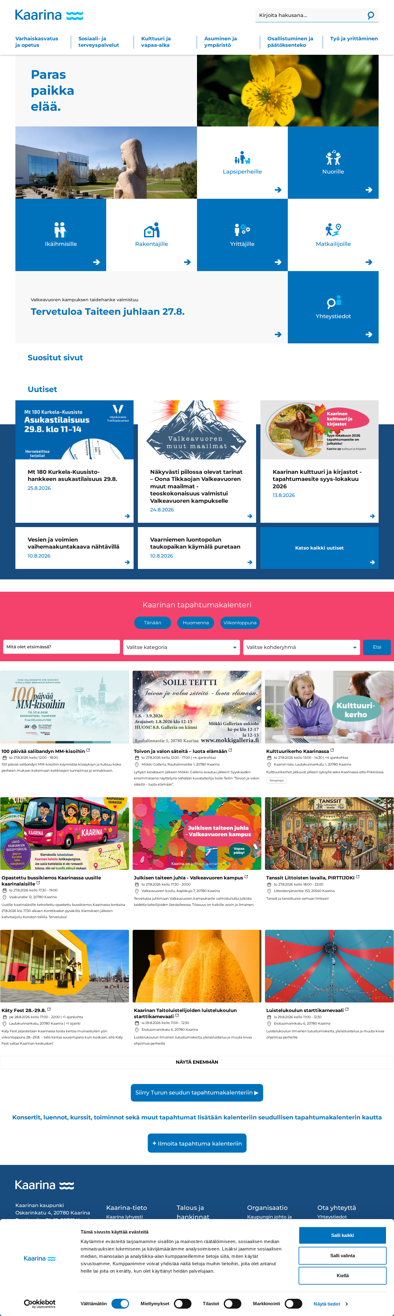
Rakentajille (151, 235)
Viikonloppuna (240, 623)
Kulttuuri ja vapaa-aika (156, 42)
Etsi (377, 647)
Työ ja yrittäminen (354, 39)
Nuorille (333, 162)
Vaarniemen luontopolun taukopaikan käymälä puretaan (197, 548)
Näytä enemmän (197, 1062)
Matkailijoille (333, 235)
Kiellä (343, 1275)
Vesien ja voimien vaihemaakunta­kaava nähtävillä (74, 548)
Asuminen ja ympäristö (220, 42)
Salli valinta (342, 1255)
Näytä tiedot (327, 1303)
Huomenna (196, 623)
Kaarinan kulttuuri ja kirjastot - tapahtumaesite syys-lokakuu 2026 (319, 461)
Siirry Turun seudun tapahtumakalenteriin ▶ (197, 1092)
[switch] (182, 1304)
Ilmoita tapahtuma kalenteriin (197, 1143)
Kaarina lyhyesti (124, 1217)
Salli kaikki (342, 1235)
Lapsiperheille (242, 162)
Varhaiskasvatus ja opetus (36, 42)
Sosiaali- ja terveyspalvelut (98, 42)
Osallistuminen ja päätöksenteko (290, 42)
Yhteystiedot (333, 307)
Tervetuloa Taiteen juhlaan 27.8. (151, 307)
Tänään (152, 623)
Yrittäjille (242, 235)
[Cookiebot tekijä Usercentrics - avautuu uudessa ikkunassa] (40, 1304)
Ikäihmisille (60, 235)
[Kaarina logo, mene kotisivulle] (49, 15)
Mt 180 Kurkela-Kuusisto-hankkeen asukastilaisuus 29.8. (74, 461)
